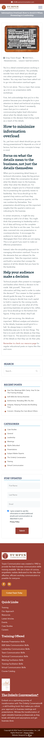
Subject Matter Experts (29, 61)
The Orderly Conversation (16, 457)
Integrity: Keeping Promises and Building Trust (22, 406)
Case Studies (12, 429)
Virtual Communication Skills (14, 668)
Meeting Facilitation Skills (12, 660)
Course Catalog (8, 671)
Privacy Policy (14, 522)
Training (10, 461)
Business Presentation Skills (13, 642)
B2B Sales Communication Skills (15, 645)
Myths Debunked (13, 445)
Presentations (10, 61)
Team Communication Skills (13, 653)
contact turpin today (14, 593)
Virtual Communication (15, 465)
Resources (6, 615)
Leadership (11, 437)
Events (4, 622)
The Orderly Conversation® (30, 703)
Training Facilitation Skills (12, 664)
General (10, 433)
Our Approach (8, 611)
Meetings (29, 58)
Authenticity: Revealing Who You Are (20, 401)
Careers (5, 630)
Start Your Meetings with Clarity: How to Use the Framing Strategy (23, 392)
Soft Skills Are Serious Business (18, 397)
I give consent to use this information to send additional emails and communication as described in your (21, 516)
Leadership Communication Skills (16, 649)
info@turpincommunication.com (23, 2)
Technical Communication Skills (15, 656)
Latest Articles (8, 619)
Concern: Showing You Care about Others (22, 411)
